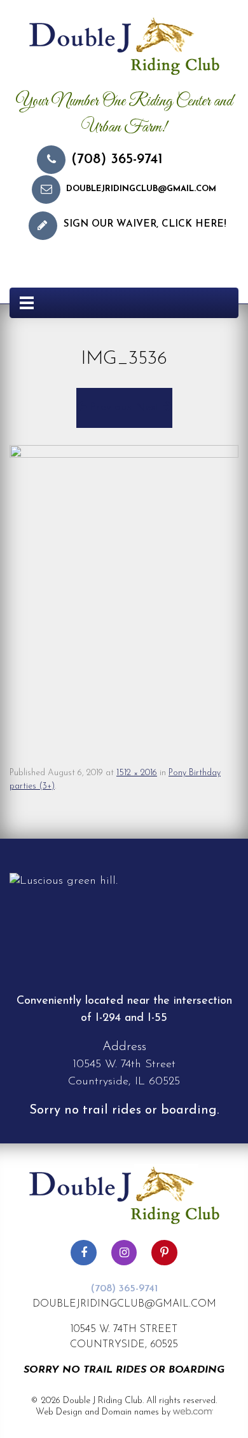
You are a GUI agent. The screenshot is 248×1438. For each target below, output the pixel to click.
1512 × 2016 (136, 773)
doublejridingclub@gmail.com (141, 189)
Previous (109, 407)
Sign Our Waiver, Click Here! (145, 224)
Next (149, 407)
